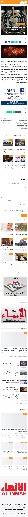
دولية (17, 24)
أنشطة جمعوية (15, 507)
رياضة (14, 509)
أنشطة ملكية (20, 509)
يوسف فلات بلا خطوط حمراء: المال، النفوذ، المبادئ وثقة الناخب (10, 388)
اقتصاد (15, 505)
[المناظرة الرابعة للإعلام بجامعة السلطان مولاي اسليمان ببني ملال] (21, 257)
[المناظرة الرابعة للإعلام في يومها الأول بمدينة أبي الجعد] (7, 242)
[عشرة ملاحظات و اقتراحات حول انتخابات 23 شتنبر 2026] (14, 420)
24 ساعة (23, 24)
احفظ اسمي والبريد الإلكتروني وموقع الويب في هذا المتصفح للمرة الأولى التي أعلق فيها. (15, 211)
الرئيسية (23, 505)
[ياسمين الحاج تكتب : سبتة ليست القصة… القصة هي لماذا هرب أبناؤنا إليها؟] (21, 461)
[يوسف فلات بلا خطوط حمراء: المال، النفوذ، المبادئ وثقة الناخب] (23, 389)
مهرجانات (23, 507)
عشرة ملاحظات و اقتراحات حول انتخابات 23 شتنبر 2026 (14, 430)
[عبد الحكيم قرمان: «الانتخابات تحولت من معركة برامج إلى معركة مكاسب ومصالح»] (14, 339)
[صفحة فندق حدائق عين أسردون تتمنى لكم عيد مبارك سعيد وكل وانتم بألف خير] (21, 242)
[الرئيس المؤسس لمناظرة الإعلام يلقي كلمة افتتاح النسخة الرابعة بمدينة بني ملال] (7, 257)
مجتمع (25, 332)
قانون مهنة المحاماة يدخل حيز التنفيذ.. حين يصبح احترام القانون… (11, 397)
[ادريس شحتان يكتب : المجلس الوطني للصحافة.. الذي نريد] (7, 446)
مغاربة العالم (8, 509)
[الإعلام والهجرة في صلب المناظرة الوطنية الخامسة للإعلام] (20, 158)
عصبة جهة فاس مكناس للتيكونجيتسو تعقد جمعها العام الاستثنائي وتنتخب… (10, 363)
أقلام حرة (11, 442)
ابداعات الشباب (24, 442)
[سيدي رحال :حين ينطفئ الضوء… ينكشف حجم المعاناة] (7, 461)
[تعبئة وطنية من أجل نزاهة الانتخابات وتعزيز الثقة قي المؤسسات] (21, 446)
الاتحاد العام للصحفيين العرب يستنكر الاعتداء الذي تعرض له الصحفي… (11, 373)
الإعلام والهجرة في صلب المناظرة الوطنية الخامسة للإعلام (10, 381)
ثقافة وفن (5, 505)
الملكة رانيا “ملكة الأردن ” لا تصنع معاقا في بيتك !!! (6, 121)
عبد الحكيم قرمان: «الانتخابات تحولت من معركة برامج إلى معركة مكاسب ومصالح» (14, 349)
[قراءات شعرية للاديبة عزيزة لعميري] (7, 227)
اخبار (20, 24)
